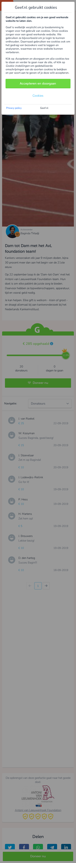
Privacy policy (14, 108)
